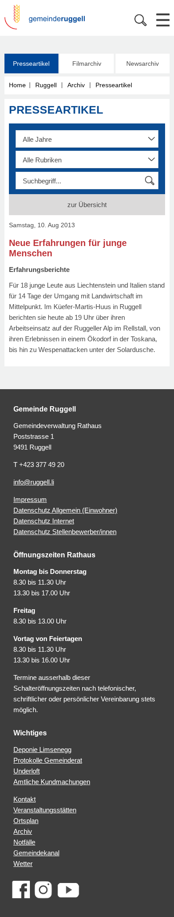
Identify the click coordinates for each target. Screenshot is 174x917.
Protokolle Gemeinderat (47, 760)
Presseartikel (31, 63)
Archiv (76, 85)
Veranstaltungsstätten (44, 810)
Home (17, 85)
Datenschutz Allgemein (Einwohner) (65, 510)
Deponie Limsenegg (42, 749)
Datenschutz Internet (43, 521)
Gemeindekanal (36, 853)
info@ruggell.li (33, 482)
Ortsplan (25, 820)
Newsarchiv (142, 63)
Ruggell (46, 85)
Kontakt (24, 799)
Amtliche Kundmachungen (51, 781)
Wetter (23, 863)
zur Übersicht (87, 204)
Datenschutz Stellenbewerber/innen (64, 531)
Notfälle (24, 842)
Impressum (30, 499)
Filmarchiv (86, 63)
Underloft (26, 771)
